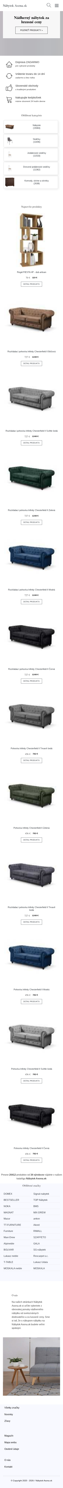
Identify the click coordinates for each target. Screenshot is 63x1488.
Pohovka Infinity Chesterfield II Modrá (31, 989)
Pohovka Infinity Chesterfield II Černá (31, 1148)
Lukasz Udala (40, 1262)
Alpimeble (9, 1243)
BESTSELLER (11, 1200)
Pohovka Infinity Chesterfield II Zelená (31, 828)
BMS (36, 1206)
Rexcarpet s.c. (40, 1256)
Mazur (7, 1218)
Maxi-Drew (9, 1237)
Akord (36, 1225)
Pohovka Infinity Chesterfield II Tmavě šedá (31, 748)
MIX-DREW (39, 1212)
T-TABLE (8, 1262)
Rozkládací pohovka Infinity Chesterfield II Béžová (31, 351)
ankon (36, 1218)
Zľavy (7, 1421)
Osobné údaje (11, 1449)
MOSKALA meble (13, 1268)
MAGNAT (9, 1212)
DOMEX (8, 1194)
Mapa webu (10, 1442)
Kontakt (8, 1467)
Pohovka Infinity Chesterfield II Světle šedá (31, 1069)
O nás (7, 1460)
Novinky (8, 1414)
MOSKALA (39, 1268)
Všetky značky (11, 1407)
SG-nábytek (39, 1249)
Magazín (8, 1435)
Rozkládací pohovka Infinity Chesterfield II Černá (31, 669)
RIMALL (37, 1231)
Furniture (8, 1231)
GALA (36, 1243)
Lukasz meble (11, 1256)
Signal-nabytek (41, 1194)
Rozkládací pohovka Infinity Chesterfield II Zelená (31, 510)
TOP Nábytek (40, 1200)
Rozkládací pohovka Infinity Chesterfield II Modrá (31, 589)
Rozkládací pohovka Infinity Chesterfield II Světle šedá (32, 431)
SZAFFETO (39, 1237)
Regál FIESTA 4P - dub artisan (31, 272)
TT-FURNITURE (12, 1225)
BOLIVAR (9, 1249)
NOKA (7, 1206)
